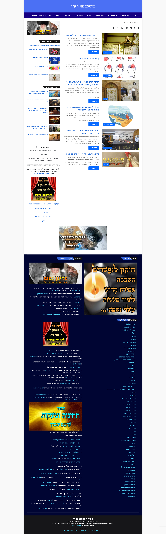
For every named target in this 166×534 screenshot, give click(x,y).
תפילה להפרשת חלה (48, 486)
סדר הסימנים (75, 462)
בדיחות (51, 15)
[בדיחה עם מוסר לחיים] (54, 68)
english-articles (130, 327)
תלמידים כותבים (130, 476)
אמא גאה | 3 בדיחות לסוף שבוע (38, 49)
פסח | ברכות (75, 456)
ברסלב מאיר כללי (130, 348)
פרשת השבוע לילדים (128, 440)
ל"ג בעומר (132, 384)
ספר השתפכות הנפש (128, 399)
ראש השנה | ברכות (73, 459)
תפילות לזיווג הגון (42, 294)
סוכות (134, 393)
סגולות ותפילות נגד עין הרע (48, 473)
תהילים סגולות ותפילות (128, 467)
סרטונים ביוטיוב (65, 384)
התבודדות (132, 363)
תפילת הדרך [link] (75, 302)
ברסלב (133, 345)
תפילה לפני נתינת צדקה (41, 174)
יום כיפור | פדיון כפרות (72, 443)
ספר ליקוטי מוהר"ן (129, 404)
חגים (134, 366)
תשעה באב (132, 497)
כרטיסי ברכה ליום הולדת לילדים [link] (65, 399)
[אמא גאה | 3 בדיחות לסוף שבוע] (54, 51)
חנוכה (134, 375)
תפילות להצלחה (42, 509)
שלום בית (132, 464)
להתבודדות (33, 357)
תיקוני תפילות (131, 473)
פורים (134, 431)
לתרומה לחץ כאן (76, 526)
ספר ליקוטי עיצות (130, 407)
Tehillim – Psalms (129, 330)
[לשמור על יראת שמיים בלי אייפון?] (54, 137)
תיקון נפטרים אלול (42, 117)
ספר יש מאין (131, 401)
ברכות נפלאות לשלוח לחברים (56, 353)
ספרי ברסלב (131, 422)
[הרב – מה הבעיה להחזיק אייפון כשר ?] (54, 102)
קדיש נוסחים (131, 446)
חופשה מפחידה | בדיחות (40, 57)
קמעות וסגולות (131, 449)
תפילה (133, 479)
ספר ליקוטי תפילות (129, 410)
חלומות (133, 372)
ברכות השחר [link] (39, 305)
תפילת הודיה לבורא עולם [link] (51, 315)
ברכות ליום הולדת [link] (41, 394)
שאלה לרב (66, 15)
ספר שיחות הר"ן (130, 419)
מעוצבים (55, 459)
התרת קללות (63, 469)
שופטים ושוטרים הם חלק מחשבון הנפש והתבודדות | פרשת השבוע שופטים (38, 110)
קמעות (49, 500)
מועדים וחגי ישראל (129, 387)
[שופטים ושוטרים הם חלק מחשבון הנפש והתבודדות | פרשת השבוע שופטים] (54, 111)
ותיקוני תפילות (49, 503)
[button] (43, 204)
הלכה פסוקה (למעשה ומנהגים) (125, 360)
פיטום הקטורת (47, 483)
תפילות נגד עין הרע (129, 494)
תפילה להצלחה (130, 482)
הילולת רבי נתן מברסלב (127, 357)
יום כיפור (133, 381)
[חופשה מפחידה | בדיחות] (54, 60)
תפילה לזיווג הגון (130, 485)
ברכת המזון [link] (76, 297)
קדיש (89, 15)
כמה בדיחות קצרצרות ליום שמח (38, 75)
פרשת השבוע (112, 15)
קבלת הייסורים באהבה (89, 58)
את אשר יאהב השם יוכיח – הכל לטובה (82, 35)
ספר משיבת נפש (130, 413)
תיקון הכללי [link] (76, 308)
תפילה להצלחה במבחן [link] (63, 496)
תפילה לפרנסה (77, 291)
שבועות (133, 458)
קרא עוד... (94, 52)
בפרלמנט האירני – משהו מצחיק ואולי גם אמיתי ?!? (45, 45)
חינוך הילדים (77, 364)
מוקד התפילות (99, 15)
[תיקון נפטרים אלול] (54, 120)
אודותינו (66, 531)
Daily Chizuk (131, 324)
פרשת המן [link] (55, 291)
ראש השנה (132, 452)
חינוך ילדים (132, 369)
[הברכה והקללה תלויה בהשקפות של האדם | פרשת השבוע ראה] (54, 128)
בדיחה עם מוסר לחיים (41, 66)
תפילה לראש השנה (62, 462)
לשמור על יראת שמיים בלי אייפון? (38, 135)
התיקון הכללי (78, 15)
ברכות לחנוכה (75, 440)
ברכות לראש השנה (129, 342)
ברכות (58, 15)
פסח (134, 434)
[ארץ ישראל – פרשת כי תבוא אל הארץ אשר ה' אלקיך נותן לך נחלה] (54, 93)
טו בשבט (132, 378)
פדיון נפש (42, 15)
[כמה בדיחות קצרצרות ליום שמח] (54, 77)
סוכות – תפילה (75, 449)
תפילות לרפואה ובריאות (127, 491)
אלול (134, 333)
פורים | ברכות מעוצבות (72, 452)
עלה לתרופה (131, 425)
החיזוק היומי (131, 351)
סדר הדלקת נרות (58, 440)
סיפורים (133, 396)
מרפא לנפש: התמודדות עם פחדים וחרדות (121, 390)
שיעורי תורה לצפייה (129, 461)
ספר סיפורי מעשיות (129, 416)
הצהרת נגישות (83, 528)
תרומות (34, 15)
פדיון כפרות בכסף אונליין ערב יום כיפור (82, 154)
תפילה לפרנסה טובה (128, 488)
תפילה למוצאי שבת (73, 489)
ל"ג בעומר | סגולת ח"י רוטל (71, 446)
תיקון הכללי (132, 470)
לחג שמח (68, 456)
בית (136, 15)
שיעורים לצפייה (125, 15)
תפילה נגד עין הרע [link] (45, 469)
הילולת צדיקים (131, 354)
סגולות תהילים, (59, 503)
